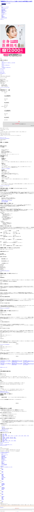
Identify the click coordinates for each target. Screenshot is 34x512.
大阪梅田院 (3, 487)
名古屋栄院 (3, 483)
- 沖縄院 (3, 441)
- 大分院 (12, 440)
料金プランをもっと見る (3, 137)
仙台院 (2, 471)
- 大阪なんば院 (8, 438)
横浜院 (2, 478)
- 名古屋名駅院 (8, 437)
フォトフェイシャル (4, 460)
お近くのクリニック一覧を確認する (6, 168)
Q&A (2, 462)
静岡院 (2, 485)
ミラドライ (3, 14)
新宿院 (2, 475)
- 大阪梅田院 (4, 438)
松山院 (2, 494)
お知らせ (3, 11)
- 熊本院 (9, 440)
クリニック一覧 (3, 455)
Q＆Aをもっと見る (2, 430)
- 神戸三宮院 (11, 438)
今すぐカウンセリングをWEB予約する (4, 138)
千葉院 (2, 479)
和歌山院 (3, 489)
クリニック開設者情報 (4, 464)
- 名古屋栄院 (4, 437)
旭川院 (2, 469)
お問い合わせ (3, 16)
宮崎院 (2, 497)
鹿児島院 (3, 499)
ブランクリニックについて (5, 8)
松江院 (2, 491)
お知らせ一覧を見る (2, 68)
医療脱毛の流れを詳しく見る (3, 391)
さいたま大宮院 (3, 477)
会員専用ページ (2, 466)
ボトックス (3, 459)
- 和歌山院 (14, 438)
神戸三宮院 (3, 488)
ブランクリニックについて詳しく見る (4, 87)
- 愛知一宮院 (11, 437)
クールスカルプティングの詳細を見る (4, 452)
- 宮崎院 (7, 440)
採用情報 (3, 463)
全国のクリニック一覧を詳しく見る (4, 442)
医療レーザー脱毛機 (4, 457)
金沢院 (2, 481)
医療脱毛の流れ (3, 10)
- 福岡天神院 (4, 440)
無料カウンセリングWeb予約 (7, 200)
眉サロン (3, 461)
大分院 (2, 498)
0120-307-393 (1, 507)
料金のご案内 (3, 9)
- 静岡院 (14, 437)
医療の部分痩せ (3, 12)
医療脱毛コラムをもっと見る (3, 367)
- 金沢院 (3, 436)
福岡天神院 (3, 496)
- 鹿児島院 (14, 440)
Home (2, 7)
